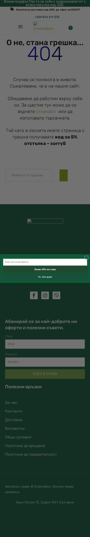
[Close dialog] (86, 258)
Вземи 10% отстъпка (44, 269)
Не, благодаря (45, 277)
